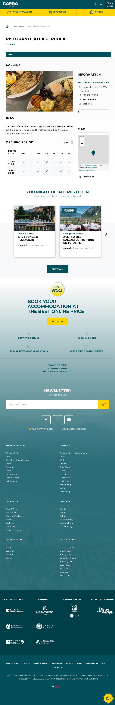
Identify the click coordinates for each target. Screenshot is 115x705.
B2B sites (57, 668)
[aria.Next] (65, 91)
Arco (8, 457)
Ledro (8, 464)
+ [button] (82, 139)
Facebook (46, 419)
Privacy (69, 663)
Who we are (92, 663)
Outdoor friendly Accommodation (75, 453)
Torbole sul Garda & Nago (17, 460)
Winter (9, 558)
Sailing (63, 488)
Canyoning (65, 492)
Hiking (62, 471)
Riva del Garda (12, 453)
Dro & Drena (11, 474)
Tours (62, 457)
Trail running (65, 481)
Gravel (63, 464)
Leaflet (80, 165)
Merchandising (66, 523)
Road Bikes (65, 467)
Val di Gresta (11, 481)
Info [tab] (10, 54)
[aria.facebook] (78, 112)
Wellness (9, 523)
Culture (63, 516)
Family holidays (67, 520)
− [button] (82, 143)
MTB (62, 460)
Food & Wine (11, 509)
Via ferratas (65, 478)
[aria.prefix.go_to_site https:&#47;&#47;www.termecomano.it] (42, 624)
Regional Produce (14, 516)
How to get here (67, 561)
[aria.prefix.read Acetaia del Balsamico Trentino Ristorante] (80, 231)
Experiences (59, 12)
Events (63, 509)
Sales (79, 663)
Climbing (64, 474)
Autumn (9, 554)
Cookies (25, 663)
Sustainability (66, 527)
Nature (63, 512)
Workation (64, 575)
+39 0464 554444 (57, 368)
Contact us (12, 663)
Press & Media (40, 663)
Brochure (64, 572)
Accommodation (22, 12)
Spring (9, 547)
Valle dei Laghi (12, 478)
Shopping (10, 527)
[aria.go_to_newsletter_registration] (103, 404)
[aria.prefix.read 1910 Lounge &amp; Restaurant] (34, 231)
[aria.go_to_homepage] (10, 4)
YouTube (68, 419)
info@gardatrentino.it (57, 371)
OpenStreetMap (92, 165)
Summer (10, 551)
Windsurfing (65, 485)
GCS (103, 663)
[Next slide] (106, 234)
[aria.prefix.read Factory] (57, 688)
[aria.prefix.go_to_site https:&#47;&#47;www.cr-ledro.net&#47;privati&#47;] (12, 639)
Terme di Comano (14, 530)
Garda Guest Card (68, 558)
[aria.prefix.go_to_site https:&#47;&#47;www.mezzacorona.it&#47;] (42, 608)
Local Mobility (66, 565)
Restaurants (11, 512)
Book (55, 321)
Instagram (57, 419)
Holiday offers (66, 554)
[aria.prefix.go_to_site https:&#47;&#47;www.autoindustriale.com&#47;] (42, 639)
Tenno (8, 471)
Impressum (56, 663)
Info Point (64, 568)
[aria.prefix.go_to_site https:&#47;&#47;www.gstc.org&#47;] (72, 608)
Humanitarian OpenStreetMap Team (87, 168)
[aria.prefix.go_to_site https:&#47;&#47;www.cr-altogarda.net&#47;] (12, 608)
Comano (10, 467)
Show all (57, 269)
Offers (99, 12)
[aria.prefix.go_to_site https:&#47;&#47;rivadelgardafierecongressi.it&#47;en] (12, 624)
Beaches (9, 520)
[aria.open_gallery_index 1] (39, 91)
